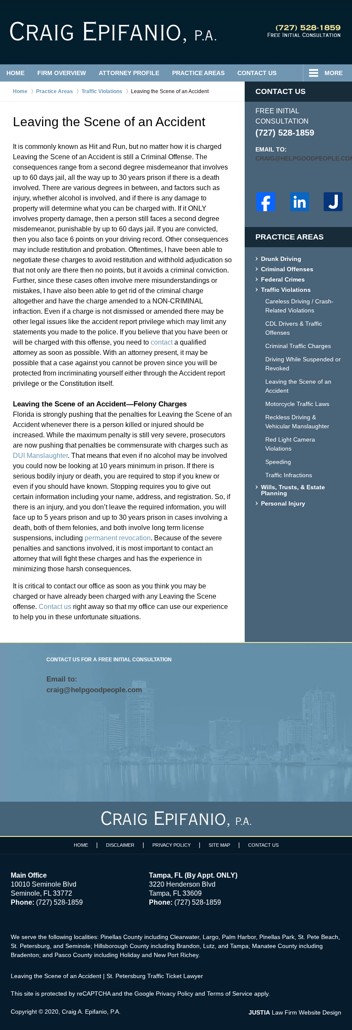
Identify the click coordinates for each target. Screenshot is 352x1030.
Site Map (219, 845)
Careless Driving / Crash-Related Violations (299, 306)
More (334, 73)
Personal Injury (283, 503)
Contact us (55, 606)
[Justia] (333, 201)
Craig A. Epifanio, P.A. (91, 1011)
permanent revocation (118, 538)
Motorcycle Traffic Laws (297, 403)
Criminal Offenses (287, 269)
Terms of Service (229, 993)
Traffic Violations (286, 290)
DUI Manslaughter (40, 455)
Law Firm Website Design (295, 1012)
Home (15, 73)
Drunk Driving (281, 259)
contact (162, 342)
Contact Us (256, 73)
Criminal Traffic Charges (298, 345)
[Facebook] (265, 201)
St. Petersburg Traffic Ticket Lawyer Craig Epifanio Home (113, 32)
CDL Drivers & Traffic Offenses (293, 328)
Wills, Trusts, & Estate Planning (293, 490)
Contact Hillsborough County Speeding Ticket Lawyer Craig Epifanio (303, 31)
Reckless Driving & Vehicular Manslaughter (297, 422)
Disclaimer (120, 845)
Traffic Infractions (288, 475)
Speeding (278, 461)
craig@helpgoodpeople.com (298, 158)
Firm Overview (61, 73)
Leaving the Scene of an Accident (298, 386)
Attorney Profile (129, 73)
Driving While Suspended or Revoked (303, 364)
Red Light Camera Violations (290, 444)
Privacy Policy (171, 845)
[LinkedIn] (299, 201)
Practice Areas (198, 73)
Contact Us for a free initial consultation (109, 660)
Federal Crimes (283, 279)
